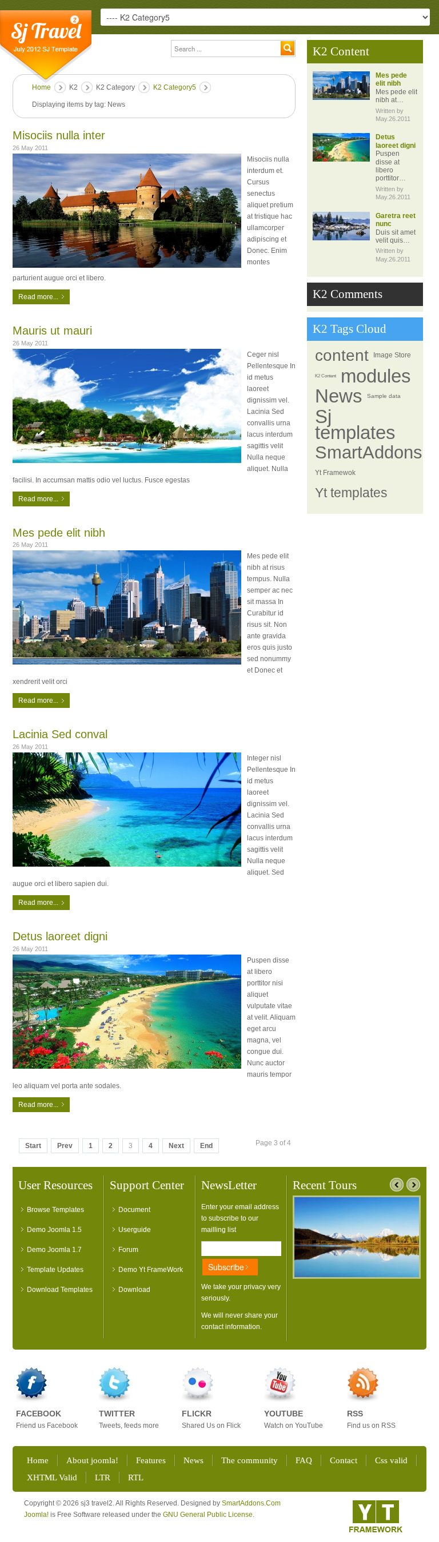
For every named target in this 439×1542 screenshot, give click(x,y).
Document (134, 1210)
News (338, 396)
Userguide (134, 1230)
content (342, 355)
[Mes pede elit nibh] (127, 607)
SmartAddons (368, 452)
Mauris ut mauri (52, 330)
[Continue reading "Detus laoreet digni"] (341, 147)
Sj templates (355, 424)
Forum (128, 1250)
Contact (343, 1460)
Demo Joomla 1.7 (54, 1250)
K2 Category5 (174, 87)
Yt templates (351, 493)
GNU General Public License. (208, 1515)
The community (249, 1460)
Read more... (38, 297)
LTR (102, 1477)
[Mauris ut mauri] (127, 406)
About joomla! (92, 1460)
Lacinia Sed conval (60, 734)
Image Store (392, 355)
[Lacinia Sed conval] (127, 809)
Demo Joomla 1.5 (54, 1230)
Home (41, 87)
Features (151, 1460)
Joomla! (36, 1515)
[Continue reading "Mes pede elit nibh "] (341, 85)
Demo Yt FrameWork (150, 1270)
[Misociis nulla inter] (127, 211)
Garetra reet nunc (396, 220)
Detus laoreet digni (60, 936)
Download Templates (60, 1290)
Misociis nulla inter (59, 135)
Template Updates (55, 1270)
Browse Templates (55, 1210)
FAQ (304, 1460)
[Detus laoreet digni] (127, 1012)
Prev (65, 1146)
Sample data (384, 396)
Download (134, 1290)
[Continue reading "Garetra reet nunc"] (341, 226)
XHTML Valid (52, 1477)
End (206, 1146)
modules (376, 376)
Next (176, 1146)
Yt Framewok (335, 473)
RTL (135, 1477)
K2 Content (325, 376)
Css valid (391, 1460)
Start (33, 1146)
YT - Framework (375, 1516)
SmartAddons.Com (251, 1503)
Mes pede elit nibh (59, 532)
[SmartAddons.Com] (45, 46)
